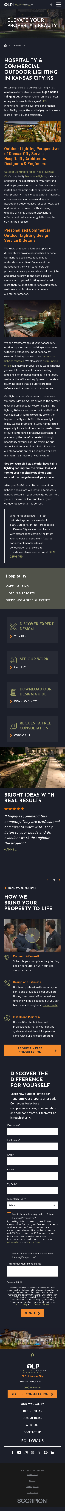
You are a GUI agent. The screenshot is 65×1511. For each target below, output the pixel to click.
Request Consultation (29, 1394)
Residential (32, 1411)
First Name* (13, 1125)
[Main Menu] (58, 4)
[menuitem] (29, 586)
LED (44, 101)
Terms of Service (34, 1242)
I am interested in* (16, 1198)
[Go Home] (5, 45)
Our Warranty (32, 1404)
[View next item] (59, 880)
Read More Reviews (22, 888)
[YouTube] (19, 1452)
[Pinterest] (46, 1452)
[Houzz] (32, 1452)
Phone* (11, 1169)
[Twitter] (39, 1452)
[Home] (18, 4)
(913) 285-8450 (32, 1387)
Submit (30, 1313)
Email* (10, 1154)
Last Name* (13, 1139)
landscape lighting (36, 176)
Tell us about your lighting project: (24, 1263)
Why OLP (32, 1425)
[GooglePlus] (52, 1452)
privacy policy (13, 1242)
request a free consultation (30, 1050)
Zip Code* (12, 1184)
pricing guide (49, 1005)
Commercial (32, 1418)
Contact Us (32, 1432)
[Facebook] (12, 1452)
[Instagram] (26, 1452)
